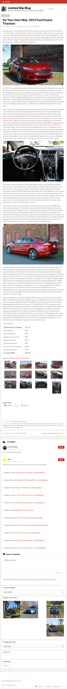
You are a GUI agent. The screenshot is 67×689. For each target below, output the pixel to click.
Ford (16, 421)
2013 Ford (23, 423)
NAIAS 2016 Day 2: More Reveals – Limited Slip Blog (27, 540)
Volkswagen (17, 427)
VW (21, 427)
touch (11, 427)
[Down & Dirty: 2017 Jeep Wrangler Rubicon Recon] (55, 610)
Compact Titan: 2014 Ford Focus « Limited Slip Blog (27, 495)
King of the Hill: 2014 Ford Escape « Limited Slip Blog (27, 473)
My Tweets (6, 665)
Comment (58, 572)
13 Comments (35, 26)
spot (58, 425)
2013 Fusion (53, 423)
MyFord (51, 425)
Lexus (46, 425)
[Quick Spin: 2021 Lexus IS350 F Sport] (29, 610)
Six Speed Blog (13, 447)
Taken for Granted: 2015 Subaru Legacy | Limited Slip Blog (29, 525)
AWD (4, 425)
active (58, 423)
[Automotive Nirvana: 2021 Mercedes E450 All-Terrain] (55, 628)
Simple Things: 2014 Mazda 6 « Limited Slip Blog (26, 488)
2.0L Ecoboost (16, 423)
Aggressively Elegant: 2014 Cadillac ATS (52, 433)
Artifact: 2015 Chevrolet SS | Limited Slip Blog (25, 533)
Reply (61, 447)
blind (7, 425)
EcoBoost (22, 425)
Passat (55, 425)
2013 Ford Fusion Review (42, 423)
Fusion (35, 425)
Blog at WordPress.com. (9, 685)
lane (44, 425)
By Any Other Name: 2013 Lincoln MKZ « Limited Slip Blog (29, 480)
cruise (14, 425)
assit (61, 423)
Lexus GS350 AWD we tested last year (51, 123)
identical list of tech (18, 123)
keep (41, 425)
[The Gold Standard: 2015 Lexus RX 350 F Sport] (12, 610)
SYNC (61, 425)
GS (38, 425)
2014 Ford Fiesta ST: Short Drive (18, 358)
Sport (19, 681)
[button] (10, 365)
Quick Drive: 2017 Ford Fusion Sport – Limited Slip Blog (28, 548)
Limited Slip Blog (19, 8)
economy (27, 425)
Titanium (7, 427)
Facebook (6, 652)
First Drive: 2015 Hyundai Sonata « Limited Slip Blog (27, 503)
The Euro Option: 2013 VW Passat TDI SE (15, 433)
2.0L (11, 423)
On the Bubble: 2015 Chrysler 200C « (22, 510)
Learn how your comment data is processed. (42, 579)
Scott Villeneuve (22, 421)
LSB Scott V (9, 26)
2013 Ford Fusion (31, 423)
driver (18, 425)
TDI (4, 427)
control (11, 425)
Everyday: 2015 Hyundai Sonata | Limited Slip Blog (27, 518)
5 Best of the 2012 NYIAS (18, 33)
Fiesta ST (19, 35)
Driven (5, 15)
